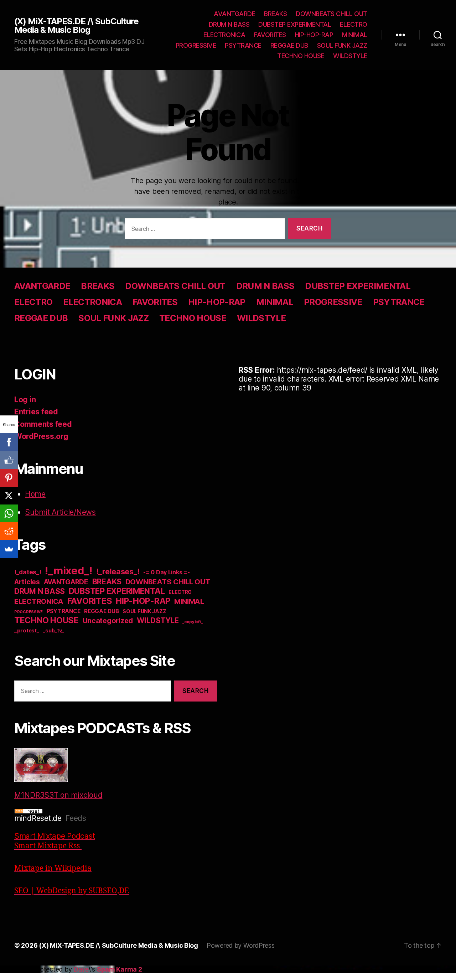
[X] (9, 495)
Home (35, 494)
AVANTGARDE (234, 13)
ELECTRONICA (224, 34)
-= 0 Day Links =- (166, 572)
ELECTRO (353, 24)
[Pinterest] (9, 478)
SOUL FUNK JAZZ (342, 45)
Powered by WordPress (241, 945)
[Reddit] (9, 531)
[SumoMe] (9, 549)
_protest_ (26, 630)
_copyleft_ (192, 621)
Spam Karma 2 (119, 969)
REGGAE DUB (289, 45)
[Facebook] (9, 442)
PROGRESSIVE (196, 45)
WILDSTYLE (350, 55)
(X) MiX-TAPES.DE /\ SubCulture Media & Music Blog (76, 25)
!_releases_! (118, 571)
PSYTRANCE (243, 45)
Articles (27, 582)
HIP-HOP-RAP (314, 34)
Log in (25, 399)
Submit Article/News (60, 512)
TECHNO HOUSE (300, 55)
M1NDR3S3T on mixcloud (58, 795)
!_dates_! (27, 572)
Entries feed (36, 411)
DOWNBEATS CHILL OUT (331, 13)
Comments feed (43, 424)
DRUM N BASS (229, 24)
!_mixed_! (68, 570)
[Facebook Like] (9, 460)
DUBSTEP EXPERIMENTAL (294, 24)
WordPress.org (41, 436)
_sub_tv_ (53, 630)
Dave (81, 969)
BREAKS (275, 13)
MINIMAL (354, 34)
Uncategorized (108, 620)
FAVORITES (270, 34)
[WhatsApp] (9, 513)
